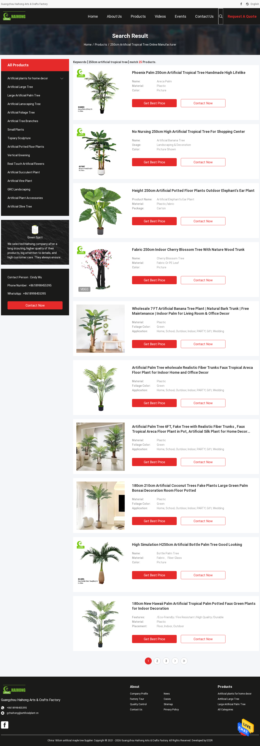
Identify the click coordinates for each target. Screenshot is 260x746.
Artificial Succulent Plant (24, 172)
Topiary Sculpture (19, 138)
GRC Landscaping (19, 189)
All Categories (225, 709)
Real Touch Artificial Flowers (26, 163)
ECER (210, 740)
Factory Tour (137, 699)
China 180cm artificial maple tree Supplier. (71, 740)
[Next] (175, 661)
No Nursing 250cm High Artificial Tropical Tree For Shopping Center (188, 131)
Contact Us (136, 709)
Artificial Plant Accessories (25, 198)
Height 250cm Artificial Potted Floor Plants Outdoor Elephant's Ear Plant (193, 190)
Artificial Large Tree (20, 86)
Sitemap (168, 704)
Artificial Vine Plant (20, 180)
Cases (167, 699)
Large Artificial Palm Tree (24, 95)
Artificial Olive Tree (20, 206)
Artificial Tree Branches (23, 121)
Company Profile (139, 693)
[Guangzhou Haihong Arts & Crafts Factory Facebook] (241, 4)
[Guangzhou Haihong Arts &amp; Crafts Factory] (14, 16)
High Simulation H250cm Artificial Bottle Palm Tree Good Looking (187, 544)
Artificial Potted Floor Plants (26, 146)
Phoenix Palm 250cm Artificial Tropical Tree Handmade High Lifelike (188, 72)
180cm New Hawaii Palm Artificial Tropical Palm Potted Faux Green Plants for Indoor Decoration (194, 606)
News (167, 693)
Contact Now (35, 305)
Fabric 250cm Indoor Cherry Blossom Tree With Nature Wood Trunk (188, 249)
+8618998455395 (40, 285)
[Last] (184, 661)
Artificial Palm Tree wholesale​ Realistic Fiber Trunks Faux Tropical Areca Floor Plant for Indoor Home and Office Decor (192, 370)
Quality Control (138, 704)
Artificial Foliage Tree (21, 112)
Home (88, 44)
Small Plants (16, 129)
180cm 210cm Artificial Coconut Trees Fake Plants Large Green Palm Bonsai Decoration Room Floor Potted (190, 488)
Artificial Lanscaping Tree (24, 104)
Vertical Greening (19, 155)
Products (101, 44)
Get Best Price (154, 103)
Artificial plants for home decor (28, 78)
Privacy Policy (171, 709)
